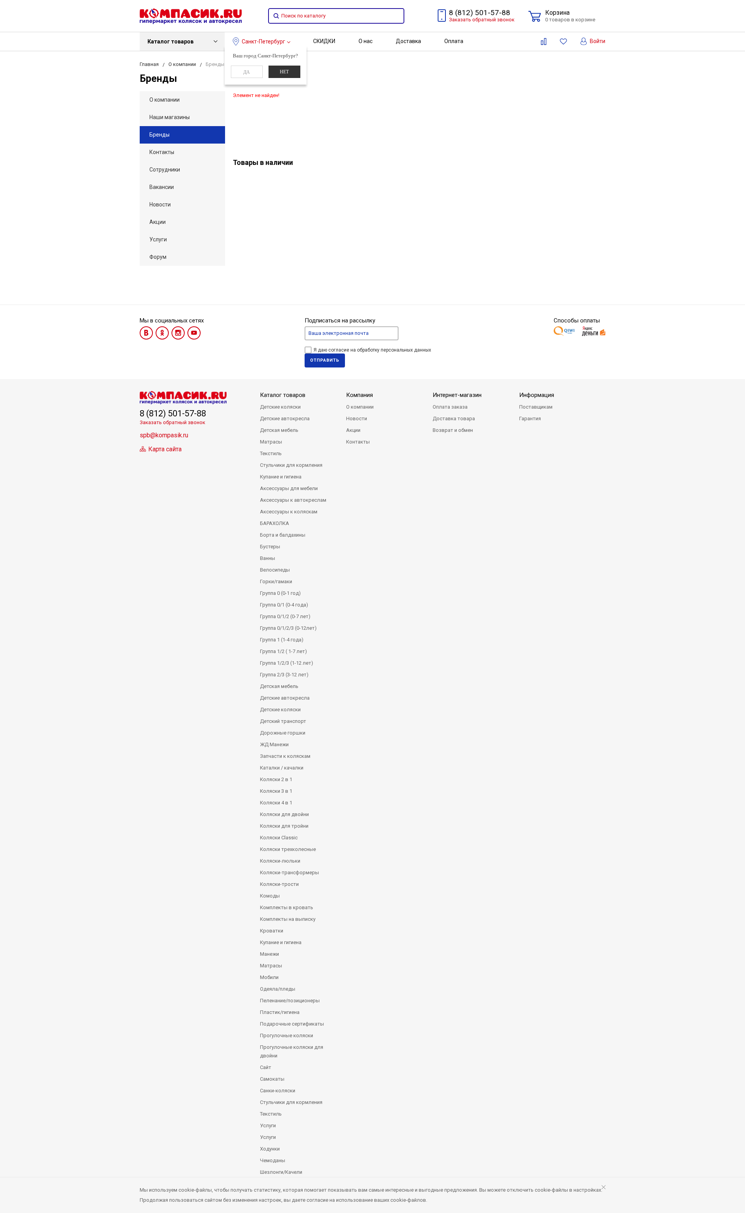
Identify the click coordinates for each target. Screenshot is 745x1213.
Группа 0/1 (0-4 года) (284, 605)
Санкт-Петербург (263, 41)
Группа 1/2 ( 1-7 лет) (283, 651)
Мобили (269, 977)
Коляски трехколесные (288, 849)
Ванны (267, 558)
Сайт (265, 1067)
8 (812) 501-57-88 (479, 12)
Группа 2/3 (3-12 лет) (284, 675)
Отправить (325, 360)
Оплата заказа (450, 407)
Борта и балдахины (282, 535)
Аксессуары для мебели (289, 488)
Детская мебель (279, 430)
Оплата (453, 41)
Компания (359, 395)
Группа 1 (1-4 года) (281, 640)
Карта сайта (164, 449)
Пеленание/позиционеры (290, 1000)
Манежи (269, 954)
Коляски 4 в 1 (276, 803)
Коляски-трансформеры (289, 872)
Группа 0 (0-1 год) (280, 593)
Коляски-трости (279, 884)
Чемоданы (272, 1160)
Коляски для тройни (284, 826)
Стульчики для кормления (291, 465)
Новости (160, 204)
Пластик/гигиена (280, 1012)
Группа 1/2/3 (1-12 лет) (286, 663)
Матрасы (271, 442)
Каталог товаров (170, 41)
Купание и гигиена (280, 477)
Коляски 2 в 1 (276, 779)
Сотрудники (164, 169)
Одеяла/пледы (277, 989)
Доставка (408, 41)
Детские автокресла (285, 418)
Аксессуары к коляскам (288, 512)
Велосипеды (275, 570)
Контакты (161, 152)
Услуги (158, 239)
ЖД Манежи (274, 744)
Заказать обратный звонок (482, 20)
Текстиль (271, 453)
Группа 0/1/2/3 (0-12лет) (288, 628)
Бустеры (270, 546)
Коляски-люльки (280, 861)
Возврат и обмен (453, 430)
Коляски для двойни (284, 814)
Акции (157, 222)
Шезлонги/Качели (281, 1172)
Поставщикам (536, 407)
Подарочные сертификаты (292, 1024)
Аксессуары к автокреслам (293, 500)
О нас (365, 41)
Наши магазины (169, 117)
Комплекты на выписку (287, 919)
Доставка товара (454, 418)
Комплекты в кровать (286, 907)
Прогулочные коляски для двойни (291, 1051)
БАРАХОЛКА (274, 523)
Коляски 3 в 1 (276, 791)
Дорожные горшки (282, 733)
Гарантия (530, 418)
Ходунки (270, 1149)
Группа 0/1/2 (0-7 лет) (285, 616)
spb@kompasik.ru (164, 435)
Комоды (270, 896)
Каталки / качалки (281, 768)
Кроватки (271, 931)
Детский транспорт (283, 721)
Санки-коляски (277, 1090)
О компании (164, 100)
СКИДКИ (324, 41)
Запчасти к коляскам (285, 756)
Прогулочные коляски (286, 1035)
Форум (157, 257)
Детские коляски (280, 407)
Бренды (159, 135)
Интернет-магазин (457, 395)
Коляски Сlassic (279, 837)
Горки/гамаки (276, 581)
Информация (536, 395)
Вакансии (161, 187)
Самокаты (272, 1079)
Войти (597, 41)
